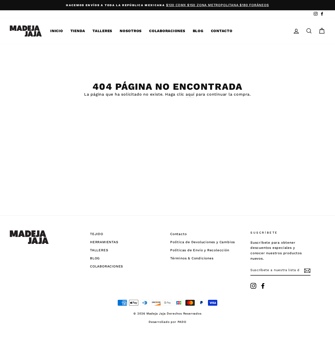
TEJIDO (96, 234)
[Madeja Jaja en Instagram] (253, 286)
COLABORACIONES (167, 31)
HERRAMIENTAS (104, 242)
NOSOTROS (131, 31)
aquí (190, 94)
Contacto (178, 234)
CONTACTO (221, 31)
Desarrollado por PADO (167, 322)
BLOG (198, 31)
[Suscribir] (307, 270)
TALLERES (102, 31)
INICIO (56, 31)
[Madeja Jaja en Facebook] (263, 286)
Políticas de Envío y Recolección (199, 250)
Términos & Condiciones (192, 258)
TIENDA (77, 31)
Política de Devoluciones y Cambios (202, 242)
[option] (167, 5)
